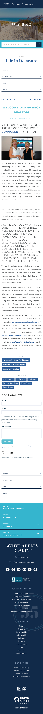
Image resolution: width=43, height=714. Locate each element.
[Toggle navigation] (38, 4)
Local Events (28, 4)
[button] (39, 44)
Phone (17, 4)
